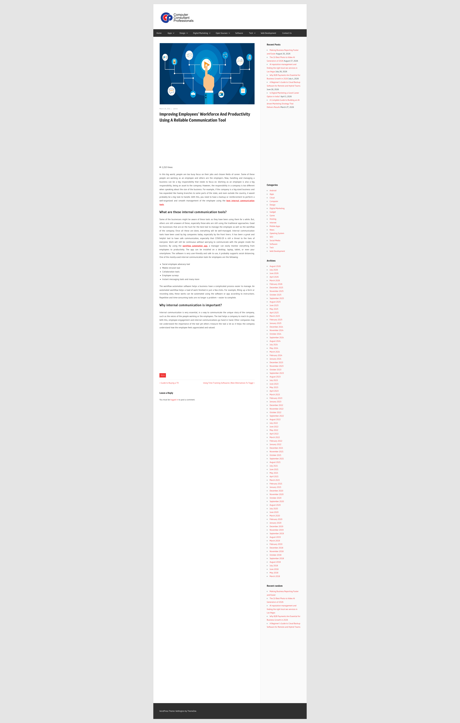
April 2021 (274, 476)
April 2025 (274, 312)
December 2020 (276, 490)
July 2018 (274, 565)
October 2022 (275, 412)
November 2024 (276, 330)
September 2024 (277, 337)
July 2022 (274, 423)
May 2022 (274, 430)
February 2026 (276, 284)
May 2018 (274, 572)
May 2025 (274, 309)
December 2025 (276, 287)
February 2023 (276, 398)
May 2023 (274, 387)
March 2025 (275, 316)
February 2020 (276, 519)
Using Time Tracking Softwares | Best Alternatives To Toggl (228, 383)
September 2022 (277, 416)
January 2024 (275, 358)
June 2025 (274, 305)
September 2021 (277, 458)
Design (182, 33)
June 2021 (274, 469)
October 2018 (275, 555)
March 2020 (275, 515)
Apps (170, 33)
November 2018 (277, 551)
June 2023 (274, 384)
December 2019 (276, 526)
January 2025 (275, 323)
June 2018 (274, 569)
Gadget (273, 212)
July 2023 (274, 380)
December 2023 (276, 362)
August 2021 (275, 462)
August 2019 (275, 537)
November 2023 (276, 366)
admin (175, 109)
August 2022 (275, 419)
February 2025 (276, 319)
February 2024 (276, 355)
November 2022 (276, 408)
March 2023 (275, 394)
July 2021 (274, 465)
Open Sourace (221, 33)
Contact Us (287, 33)
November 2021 (276, 451)
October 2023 (275, 369)
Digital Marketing (200, 33)
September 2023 (277, 373)
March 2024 (275, 351)
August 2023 (275, 376)
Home (158, 33)
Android (273, 190)
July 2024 (274, 344)
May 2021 (274, 473)
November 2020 (277, 494)
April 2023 (274, 391)
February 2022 (276, 441)
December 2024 (276, 326)
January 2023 (275, 401)
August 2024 (275, 341)
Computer (274, 201)
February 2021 (276, 483)
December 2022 (276, 405)
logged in (174, 399)
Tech (251, 33)
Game (272, 215)
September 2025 (277, 298)
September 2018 (277, 558)
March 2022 (275, 437)
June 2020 (274, 512)
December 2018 (276, 547)
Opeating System (277, 233)
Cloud (272, 197)
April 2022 (274, 433)
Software (239, 33)
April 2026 (274, 277)
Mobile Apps (275, 226)
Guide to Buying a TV (170, 383)
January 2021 (275, 487)
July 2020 (274, 508)
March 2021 (275, 480)
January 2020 (275, 522)
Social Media (275, 240)
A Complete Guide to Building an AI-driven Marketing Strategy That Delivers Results (283, 103)
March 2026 (275, 280)
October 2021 (275, 455)
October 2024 (275, 334)
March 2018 (275, 576)
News (272, 229)
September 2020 (277, 501)
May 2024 (274, 348)
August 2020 (275, 505)
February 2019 (276, 544)
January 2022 (275, 444)
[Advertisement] (207, 143)
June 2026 (274, 273)
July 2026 (274, 269)
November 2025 (276, 291)
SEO (271, 237)
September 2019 (277, 533)
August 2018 (275, 562)
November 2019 (276, 530)
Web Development (268, 33)
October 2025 (275, 294)
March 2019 (275, 540)
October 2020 (275, 498)
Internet (273, 222)
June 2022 (274, 426)
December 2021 (276, 448)
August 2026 (275, 266)
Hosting (273, 219)
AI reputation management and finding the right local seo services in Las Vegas (282, 68)
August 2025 (275, 301)
